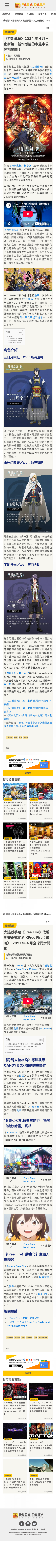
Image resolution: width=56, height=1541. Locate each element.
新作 (21, 673)
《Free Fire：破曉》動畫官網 (23, 1318)
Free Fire (21, 969)
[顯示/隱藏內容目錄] (19, 332)
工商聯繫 (42, 1529)
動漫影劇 (27, 21)
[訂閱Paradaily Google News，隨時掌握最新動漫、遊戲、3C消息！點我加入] (28, 768)
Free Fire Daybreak (29, 1018)
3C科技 (30, 14)
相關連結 (10, 1052)
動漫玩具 (16, 21)
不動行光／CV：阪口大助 (15, 342)
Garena (19, 965)
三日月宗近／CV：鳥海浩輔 (16, 338)
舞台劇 (15, 77)
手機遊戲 (47, 965)
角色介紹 (10, 336)
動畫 (36, 295)
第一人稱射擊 (43, 1337)
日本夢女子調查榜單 (31, 317)
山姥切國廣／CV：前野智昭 (16, 340)
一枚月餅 (13, 958)
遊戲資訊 (19, 14)
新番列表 (42, 14)
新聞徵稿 (35, 1529)
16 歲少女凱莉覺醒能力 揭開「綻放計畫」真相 (22, 1046)
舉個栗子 (13, 59)
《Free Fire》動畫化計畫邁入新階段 (18, 1049)
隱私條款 (21, 1529)
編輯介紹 (28, 1529)
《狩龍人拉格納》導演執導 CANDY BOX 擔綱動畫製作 (25, 1044)
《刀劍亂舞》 (37, 66)
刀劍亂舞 (28, 299)
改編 (31, 969)
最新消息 (6, 14)
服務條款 (14, 1529)
